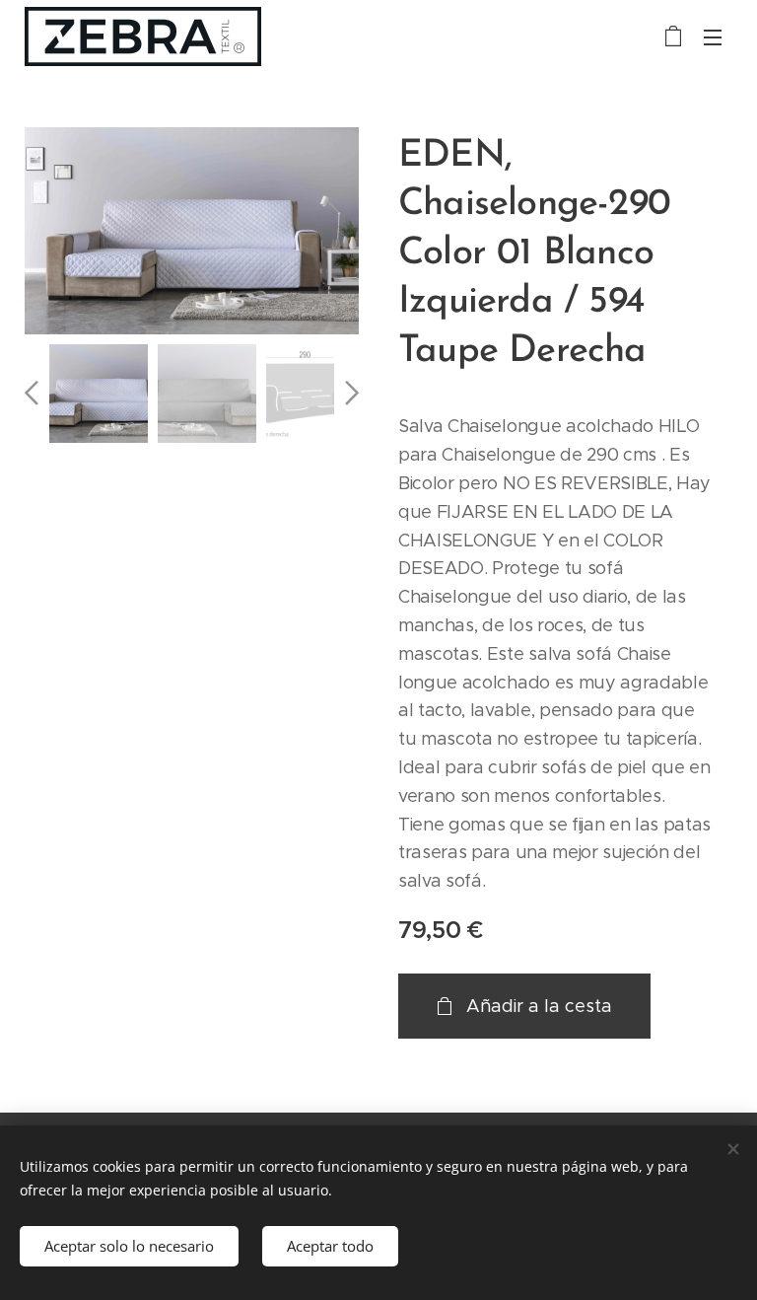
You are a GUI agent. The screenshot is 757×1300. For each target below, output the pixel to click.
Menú (712, 36)
